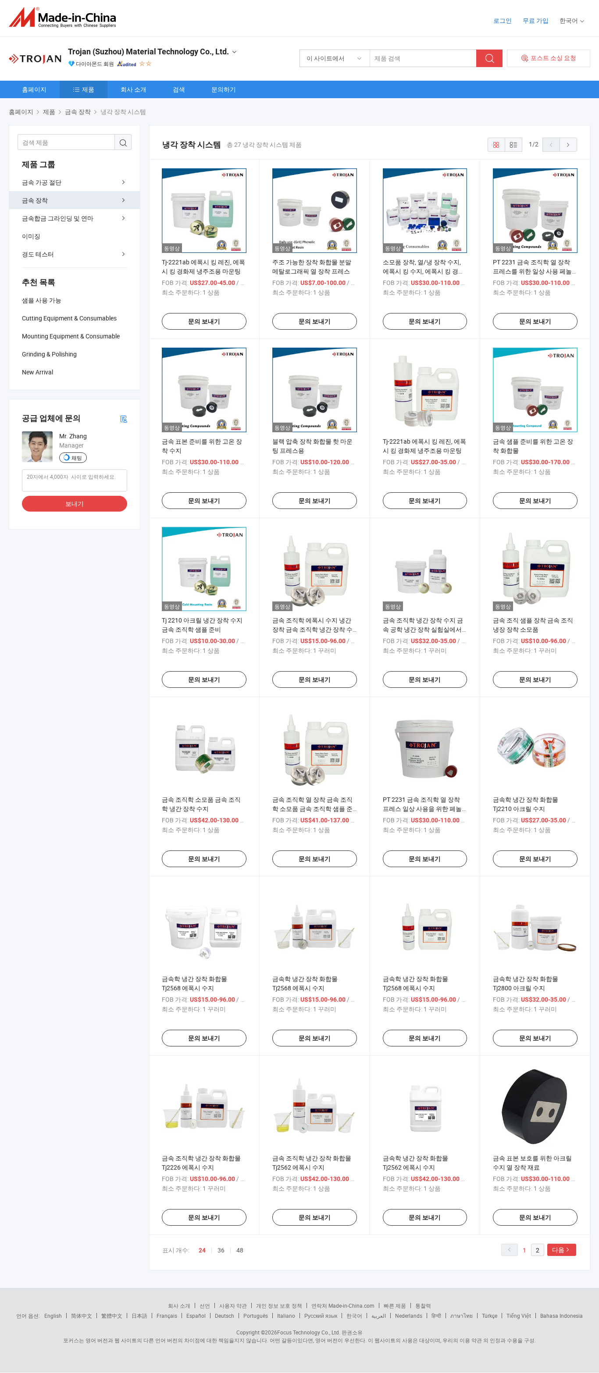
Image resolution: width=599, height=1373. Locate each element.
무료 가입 (536, 20)
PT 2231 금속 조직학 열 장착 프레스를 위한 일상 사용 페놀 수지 (532, 271)
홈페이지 (34, 89)
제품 (88, 89)
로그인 (502, 20)
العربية (378, 1315)
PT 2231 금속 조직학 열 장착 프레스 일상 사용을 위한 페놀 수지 (422, 808)
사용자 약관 (233, 1305)
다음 (558, 1249)
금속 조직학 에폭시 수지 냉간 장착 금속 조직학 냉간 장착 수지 (312, 629)
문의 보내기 (204, 321)
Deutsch (224, 1315)
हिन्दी (436, 1315)
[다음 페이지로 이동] (568, 144)
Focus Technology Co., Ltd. (308, 1332)
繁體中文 (111, 1315)
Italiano (286, 1315)
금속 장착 (35, 200)
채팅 (76, 457)
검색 (179, 89)
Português (255, 1315)
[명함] (123, 418)
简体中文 (81, 1315)
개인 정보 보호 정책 (279, 1305)
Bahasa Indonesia (561, 1315)
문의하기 (223, 89)
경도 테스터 (38, 254)
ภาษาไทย (461, 1315)
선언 (205, 1305)
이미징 (31, 236)
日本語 (139, 1315)
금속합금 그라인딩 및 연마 (57, 218)
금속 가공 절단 (41, 182)
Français (167, 1315)
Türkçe (489, 1315)
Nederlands (408, 1315)
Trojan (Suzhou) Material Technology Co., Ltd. (148, 51)
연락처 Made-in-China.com (342, 1305)
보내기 (74, 503)
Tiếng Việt (518, 1315)
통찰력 (423, 1305)
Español (196, 1315)
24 (202, 1250)
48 (239, 1250)
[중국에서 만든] (65, 17)
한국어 (354, 1315)
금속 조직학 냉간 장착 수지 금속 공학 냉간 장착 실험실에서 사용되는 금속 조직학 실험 (423, 629)
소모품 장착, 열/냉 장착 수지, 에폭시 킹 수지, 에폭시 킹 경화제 (423, 271)
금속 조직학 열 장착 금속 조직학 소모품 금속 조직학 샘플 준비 (312, 808)
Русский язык (320, 1315)
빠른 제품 (395, 1305)
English (53, 1315)
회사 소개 (133, 89)
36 (221, 1250)
